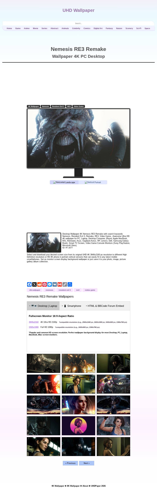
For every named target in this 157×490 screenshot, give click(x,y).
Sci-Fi (138, 28)
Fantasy (109, 28)
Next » (87, 463)
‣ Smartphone (71, 305)
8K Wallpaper (73, 486)
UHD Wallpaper (78, 10)
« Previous (70, 463)
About (85, 486)
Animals (65, 28)
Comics (87, 28)
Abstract (54, 28)
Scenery (129, 28)
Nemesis (45, 106)
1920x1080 (33, 327)
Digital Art (98, 28)
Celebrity (76, 28)
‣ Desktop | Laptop (43, 305)
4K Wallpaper (33, 106)
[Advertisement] (78, 208)
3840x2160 (33, 322)
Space (147, 28)
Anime (27, 28)
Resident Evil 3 (58, 106)
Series (44, 28)
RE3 (69, 106)
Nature (119, 28)
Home (9, 28)
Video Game (79, 106)
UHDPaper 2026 (98, 486)
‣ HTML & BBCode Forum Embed (105, 305)
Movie (35, 28)
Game (18, 28)
